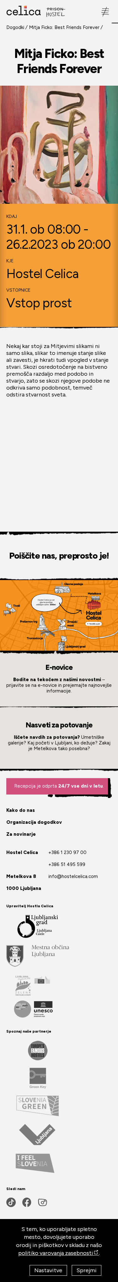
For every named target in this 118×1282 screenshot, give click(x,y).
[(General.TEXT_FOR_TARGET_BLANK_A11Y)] (37, 956)
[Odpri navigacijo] (105, 11)
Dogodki (15, 27)
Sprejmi (86, 1270)
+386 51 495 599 (66, 864)
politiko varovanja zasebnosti (55, 1253)
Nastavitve (48, 1270)
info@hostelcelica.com (73, 876)
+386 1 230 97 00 (67, 852)
